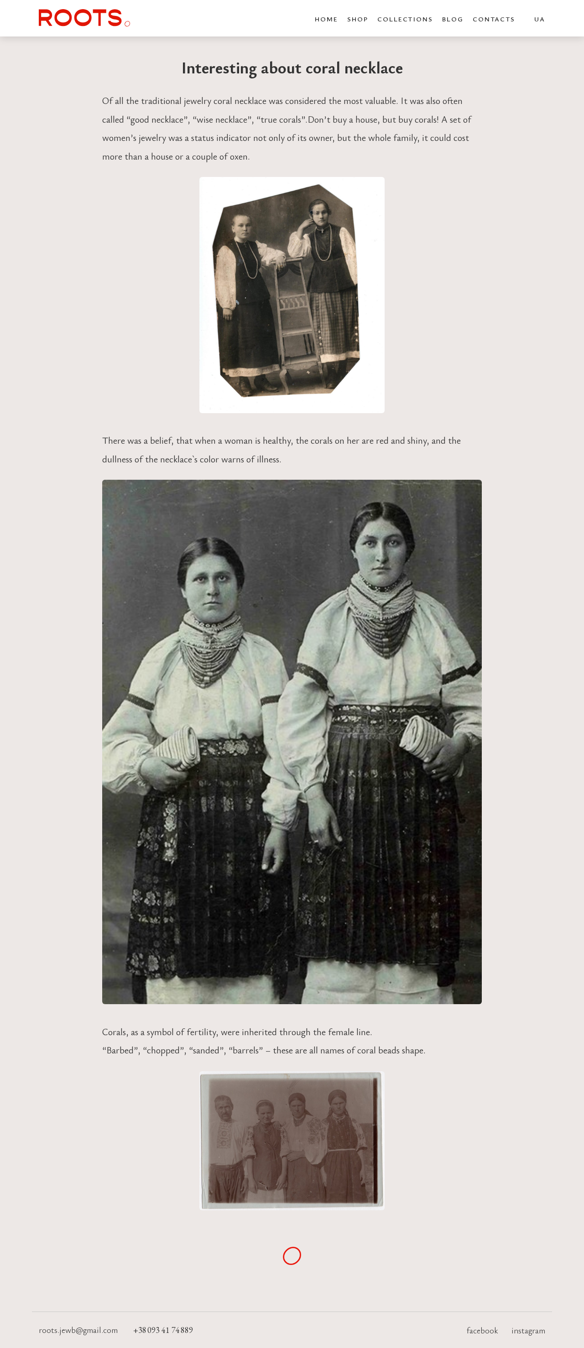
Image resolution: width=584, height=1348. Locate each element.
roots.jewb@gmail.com (79, 1329)
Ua (539, 19)
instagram (528, 1330)
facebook (482, 1330)
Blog (453, 19)
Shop (357, 19)
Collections (405, 19)
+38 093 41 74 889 (163, 1330)
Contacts (494, 19)
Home (327, 19)
